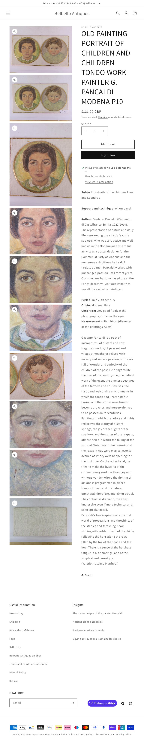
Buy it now (108, 155)
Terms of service (104, 734)
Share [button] (88, 575)
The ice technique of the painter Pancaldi (98, 613)
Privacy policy (85, 734)
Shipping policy (123, 734)
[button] (8, 13)
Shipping (103, 116)
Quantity (86, 123)
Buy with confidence (21, 630)
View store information (99, 182)
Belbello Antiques (29, 734)
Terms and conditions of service (28, 664)
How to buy (16, 613)
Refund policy (68, 734)
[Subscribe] (72, 703)
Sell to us (15, 647)
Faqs (12, 638)
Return (13, 681)
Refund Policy (17, 672)
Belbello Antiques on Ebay (25, 655)
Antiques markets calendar (89, 630)
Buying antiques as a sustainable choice (97, 638)
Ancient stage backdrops (88, 621)
